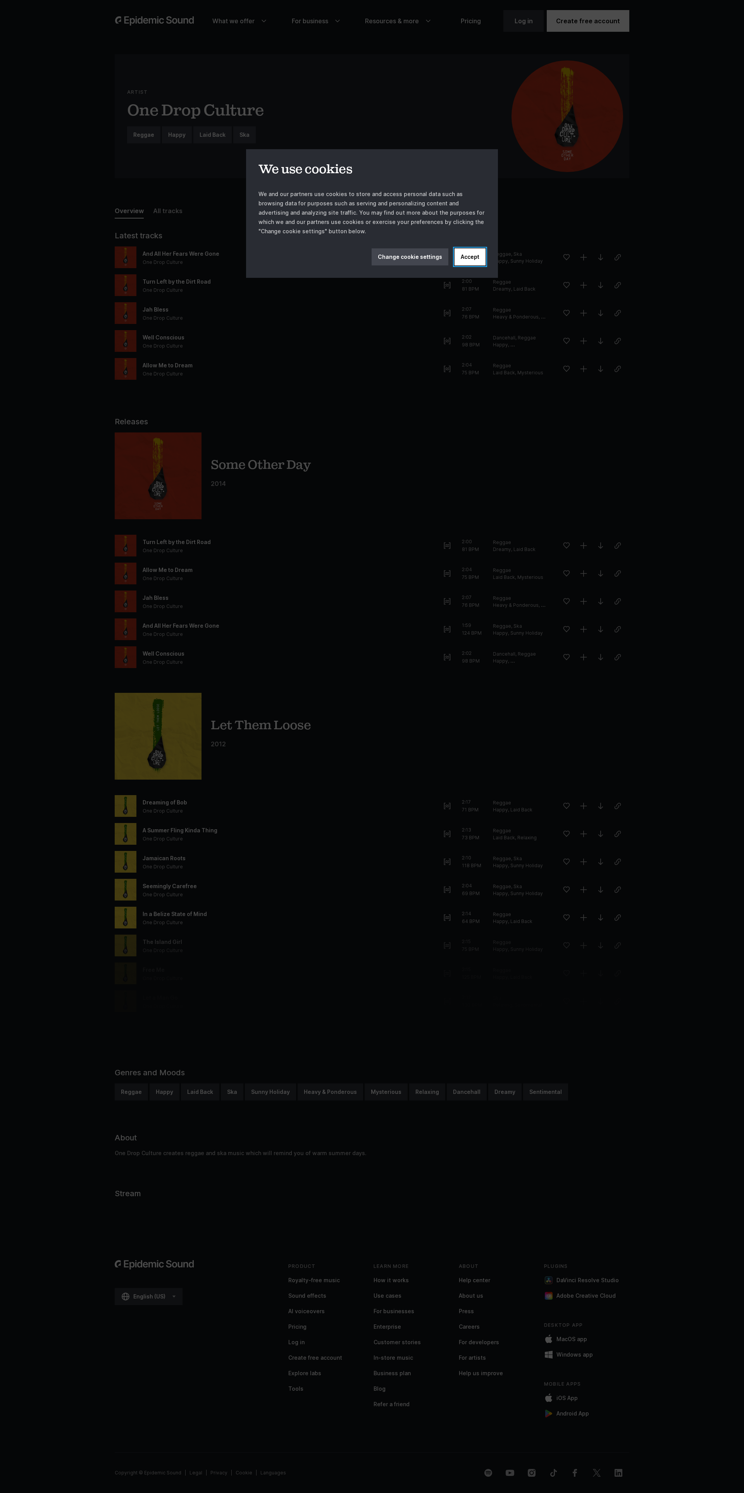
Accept (470, 256)
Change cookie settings (410, 256)
